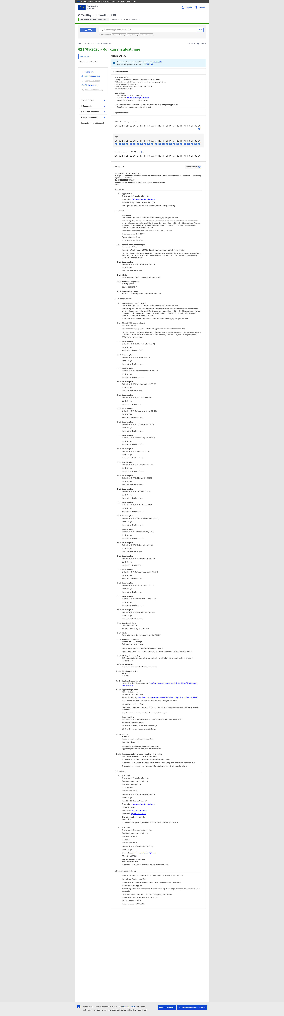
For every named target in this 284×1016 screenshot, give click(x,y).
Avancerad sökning (119, 35)
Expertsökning (133, 35)
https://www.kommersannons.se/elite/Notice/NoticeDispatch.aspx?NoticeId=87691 (159, 684)
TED (79, 43)
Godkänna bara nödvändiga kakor (192, 1007)
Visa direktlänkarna (92, 76)
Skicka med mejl (91, 85)
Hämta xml (89, 72)
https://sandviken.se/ (139, 810)
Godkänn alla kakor (167, 1007)
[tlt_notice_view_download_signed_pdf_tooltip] (199, 128)
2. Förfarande (86, 106)
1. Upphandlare (87, 100)
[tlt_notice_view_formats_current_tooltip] (199, 167)
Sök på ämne (145, 35)
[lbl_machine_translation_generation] (142, 152)
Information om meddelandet (92, 123)
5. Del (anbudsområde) (90, 112)
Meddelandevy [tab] (85, 56)
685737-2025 (148, 64)
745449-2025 (157, 62)
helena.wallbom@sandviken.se (138, 98)
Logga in (188, 7)
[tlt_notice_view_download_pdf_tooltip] (116, 143)
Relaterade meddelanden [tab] (88, 62)
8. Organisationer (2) (89, 117)
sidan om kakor (129, 1006)
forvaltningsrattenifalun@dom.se (144, 853)
